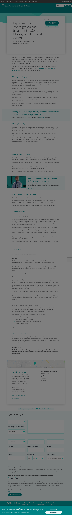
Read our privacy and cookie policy (22, 512)
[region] (36, 510)
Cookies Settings (53, 509)
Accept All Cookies (53, 512)
